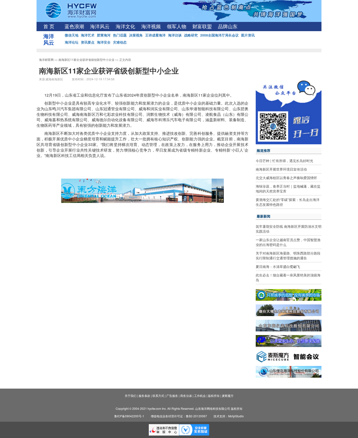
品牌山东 (227, 26)
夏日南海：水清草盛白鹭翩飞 (278, 266)
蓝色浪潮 (74, 26)
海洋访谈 (175, 35)
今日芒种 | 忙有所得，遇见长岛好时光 (284, 160)
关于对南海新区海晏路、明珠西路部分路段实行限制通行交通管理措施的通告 (288, 255)
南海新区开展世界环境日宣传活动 (281, 169)
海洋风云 (100, 26)
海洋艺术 (87, 35)
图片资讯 (248, 35)
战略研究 (191, 35)
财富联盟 (202, 26)
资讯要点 (87, 42)
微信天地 (71, 35)
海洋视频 (151, 26)
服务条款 (144, 395)
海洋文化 (125, 26)
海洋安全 (104, 42)
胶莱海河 (104, 35)
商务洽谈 (186, 395)
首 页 (48, 26)
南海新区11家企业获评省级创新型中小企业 (86, 59)
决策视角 (136, 35)
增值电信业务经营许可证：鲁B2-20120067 (179, 416)
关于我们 (130, 395)
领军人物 (176, 26)
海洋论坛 (71, 42)
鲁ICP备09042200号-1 (129, 416)
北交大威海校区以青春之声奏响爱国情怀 (286, 177)
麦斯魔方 (228, 395)
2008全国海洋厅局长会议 (219, 35)
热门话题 (120, 35)
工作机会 (200, 395)
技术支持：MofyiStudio (229, 416)
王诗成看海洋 (155, 35)
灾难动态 (120, 42)
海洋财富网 (46, 59)
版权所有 (214, 395)
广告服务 (172, 395)
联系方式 (158, 395)
